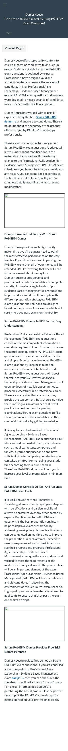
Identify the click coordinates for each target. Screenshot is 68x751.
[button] (34, 19)
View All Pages (14, 48)
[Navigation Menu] (9, 33)
